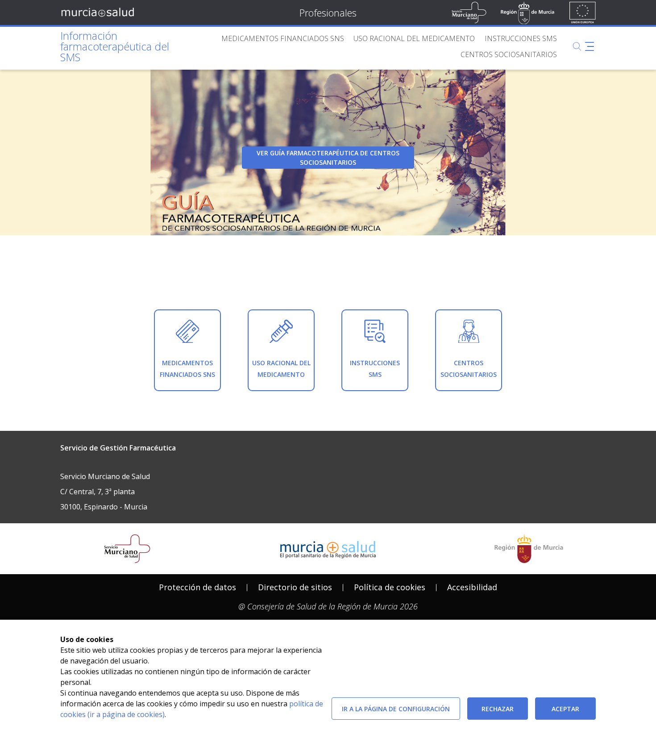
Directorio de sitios (295, 587)
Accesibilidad (472, 587)
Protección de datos (197, 587)
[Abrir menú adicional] (589, 46)
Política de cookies (389, 587)
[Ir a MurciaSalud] (99, 12)
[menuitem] (282, 38)
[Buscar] (577, 46)
